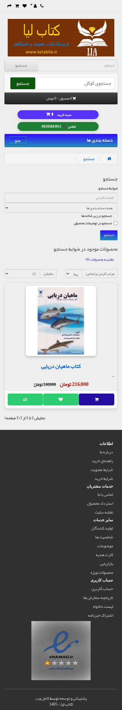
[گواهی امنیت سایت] (61, 652)
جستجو (21, 65)
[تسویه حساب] (9, 6)
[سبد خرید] (17, 6)
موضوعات (105, 546)
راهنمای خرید (102, 460)
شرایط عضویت (102, 469)
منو (18, 140)
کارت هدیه (104, 554)
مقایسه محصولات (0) (100, 259)
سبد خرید (60, 114)
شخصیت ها (104, 537)
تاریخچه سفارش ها (98, 597)
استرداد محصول (100, 503)
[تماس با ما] (42, 6)
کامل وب (42, 698)
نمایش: (48, 273)
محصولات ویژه (102, 572)
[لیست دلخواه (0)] (25, 6)
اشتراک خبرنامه (100, 615)
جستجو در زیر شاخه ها (96, 216)
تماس (59, 126)
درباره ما (106, 452)
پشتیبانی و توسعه (73, 698)
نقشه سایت (104, 512)
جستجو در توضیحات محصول (93, 223)
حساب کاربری (102, 588)
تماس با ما (105, 494)
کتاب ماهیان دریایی (61, 366)
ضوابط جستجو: (108, 188)
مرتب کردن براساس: (100, 273)
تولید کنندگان (102, 528)
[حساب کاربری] (33, 6)
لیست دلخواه (103, 606)
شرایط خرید (103, 478)
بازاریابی (106, 563)
